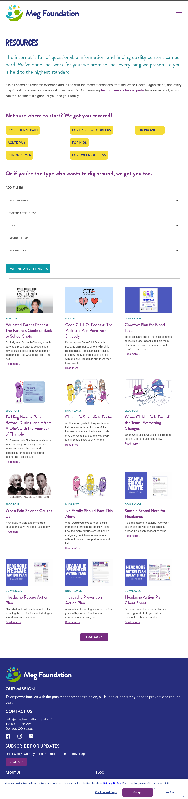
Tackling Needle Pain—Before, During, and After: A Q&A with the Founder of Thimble (28, 425)
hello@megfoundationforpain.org (29, 719)
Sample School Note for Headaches (145, 513)
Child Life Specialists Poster (89, 417)
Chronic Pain (19, 155)
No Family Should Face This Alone (89, 513)
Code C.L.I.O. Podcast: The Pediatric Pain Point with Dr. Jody (89, 330)
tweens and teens (28, 268)
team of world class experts (122, 90)
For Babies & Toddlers (91, 130)
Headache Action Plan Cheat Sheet (144, 600)
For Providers (149, 130)
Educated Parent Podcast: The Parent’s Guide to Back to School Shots (29, 330)
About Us (13, 772)
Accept (137, 792)
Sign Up (16, 761)
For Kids (79, 142)
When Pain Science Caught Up (29, 513)
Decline (169, 792)
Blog (100, 772)
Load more (94, 637)
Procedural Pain (23, 130)
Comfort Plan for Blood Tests (145, 327)
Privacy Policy (112, 783)
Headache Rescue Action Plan (27, 600)
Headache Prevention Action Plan (83, 600)
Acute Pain (17, 142)
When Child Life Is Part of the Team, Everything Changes (147, 422)
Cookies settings (106, 792)
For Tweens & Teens (89, 155)
